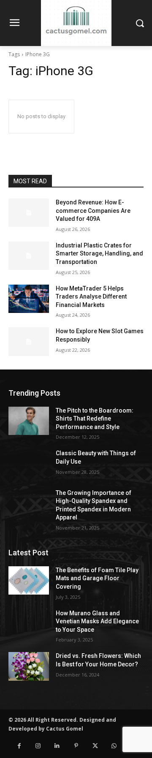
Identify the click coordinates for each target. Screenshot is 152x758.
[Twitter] (95, 746)
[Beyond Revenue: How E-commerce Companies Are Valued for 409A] (28, 212)
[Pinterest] (76, 746)
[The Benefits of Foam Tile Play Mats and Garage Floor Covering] (28, 580)
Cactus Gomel (64, 728)
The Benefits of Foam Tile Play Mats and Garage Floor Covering (97, 578)
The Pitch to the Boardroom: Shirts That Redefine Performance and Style (94, 418)
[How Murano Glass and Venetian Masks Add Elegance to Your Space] (28, 623)
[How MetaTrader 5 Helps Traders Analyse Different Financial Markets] (28, 299)
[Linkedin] (57, 746)
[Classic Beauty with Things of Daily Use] (28, 463)
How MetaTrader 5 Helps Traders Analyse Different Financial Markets (91, 296)
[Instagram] (38, 746)
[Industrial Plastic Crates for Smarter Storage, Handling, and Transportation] (28, 256)
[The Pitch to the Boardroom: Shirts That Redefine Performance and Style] (28, 421)
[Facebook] (19, 746)
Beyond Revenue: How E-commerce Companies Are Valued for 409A (93, 210)
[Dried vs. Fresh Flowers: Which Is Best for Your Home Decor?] (28, 666)
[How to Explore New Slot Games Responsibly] (28, 341)
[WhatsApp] (114, 746)
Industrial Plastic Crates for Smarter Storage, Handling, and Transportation (99, 253)
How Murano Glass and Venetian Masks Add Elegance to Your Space (97, 621)
